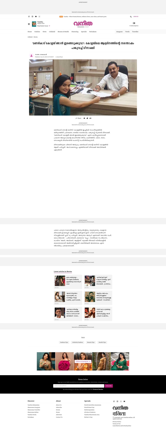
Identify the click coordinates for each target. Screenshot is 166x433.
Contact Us (59, 417)
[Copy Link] (87, 118)
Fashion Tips (64, 342)
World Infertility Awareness (92, 405)
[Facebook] (29, 16)
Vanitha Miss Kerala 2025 (91, 414)
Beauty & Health (63, 31)
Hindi (87, 27)
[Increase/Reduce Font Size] (90, 118)
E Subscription (134, 26)
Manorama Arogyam (34, 407)
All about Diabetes (89, 412)
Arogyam (119, 31)
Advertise (59, 414)
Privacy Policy (117, 421)
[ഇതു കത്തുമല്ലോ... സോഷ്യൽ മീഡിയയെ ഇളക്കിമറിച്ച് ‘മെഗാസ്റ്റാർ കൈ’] (60, 281)
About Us (58, 405)
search (131, 16)
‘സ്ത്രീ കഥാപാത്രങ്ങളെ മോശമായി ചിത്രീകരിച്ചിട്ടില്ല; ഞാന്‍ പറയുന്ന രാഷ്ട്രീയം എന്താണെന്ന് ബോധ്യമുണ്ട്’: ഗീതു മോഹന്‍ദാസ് (103, 316)
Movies (36, 37)
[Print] (84, 118)
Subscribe (59, 407)
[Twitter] (39, 16)
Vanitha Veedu (32, 414)
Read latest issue (42, 26)
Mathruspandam (89, 410)
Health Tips (102, 342)
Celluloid (52, 31)
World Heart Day (89, 407)
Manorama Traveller (34, 410)
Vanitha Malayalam (33, 405)
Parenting (75, 31)
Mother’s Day (88, 417)
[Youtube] (36, 16)
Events (58, 410)
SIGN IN (135, 16)
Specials (84, 31)
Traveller (135, 31)
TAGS (83, 337)
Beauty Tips (90, 342)
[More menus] (29, 24)
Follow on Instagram (82, 361)
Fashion (37, 31)
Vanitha (40, 22)
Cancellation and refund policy (122, 426)
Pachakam (92, 31)
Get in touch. (91, 12)
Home (30, 31)
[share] (78, 118)
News (44, 31)
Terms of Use (117, 424)
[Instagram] (32, 16)
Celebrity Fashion (77, 342)
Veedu (127, 31)
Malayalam (80, 27)
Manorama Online (33, 412)
